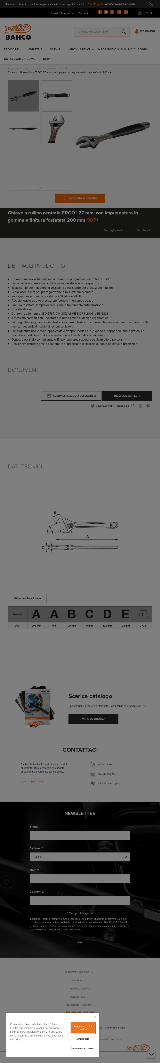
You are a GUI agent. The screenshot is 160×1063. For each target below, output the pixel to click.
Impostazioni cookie (82, 1048)
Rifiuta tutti (82, 1039)
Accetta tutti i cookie (83, 1027)
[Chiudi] (95, 1017)
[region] (52, 1035)
